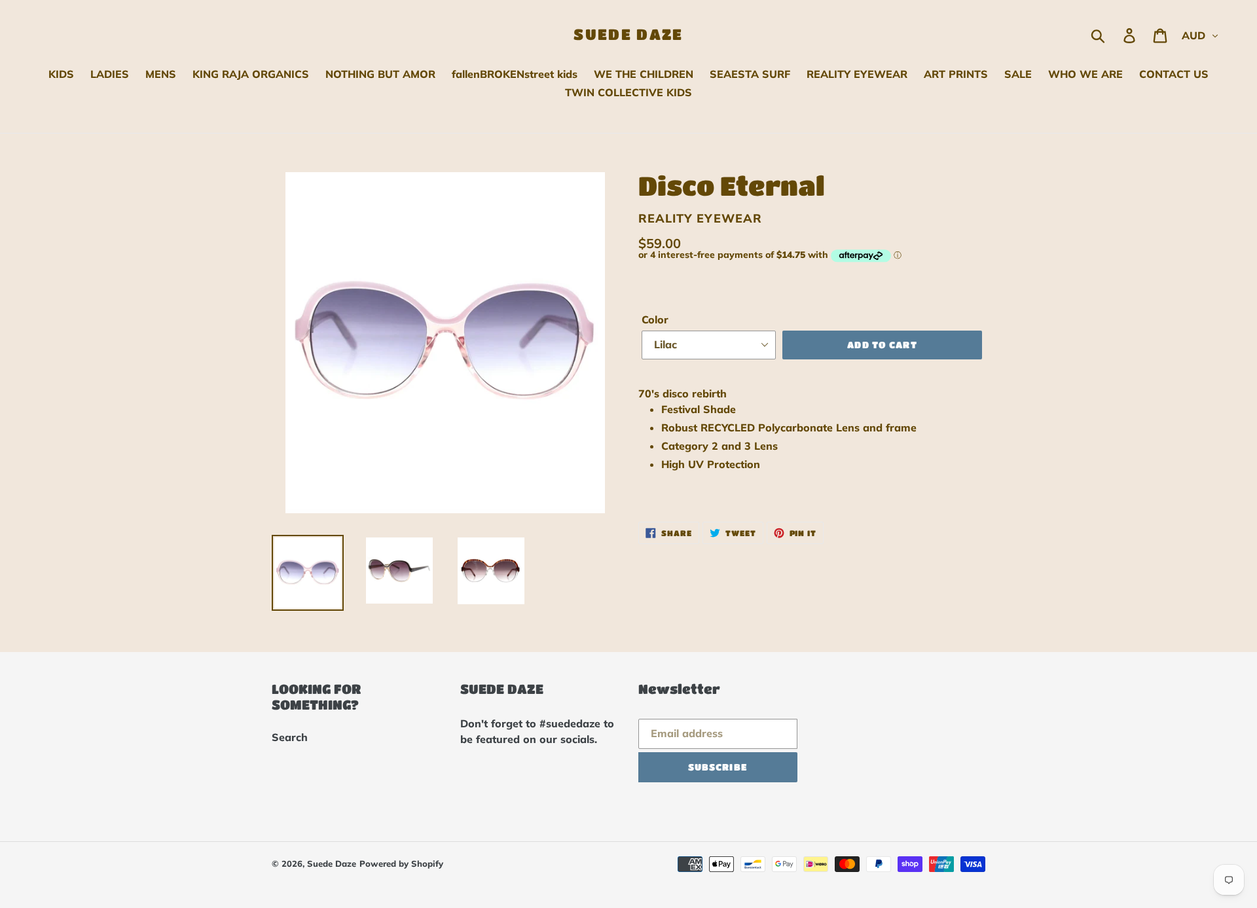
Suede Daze (628, 34)
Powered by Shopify (401, 863)
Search (290, 737)
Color (655, 319)
